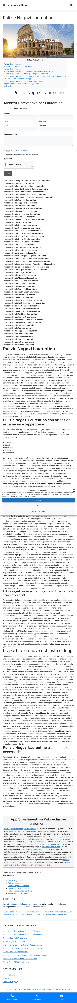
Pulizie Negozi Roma (16, 881)
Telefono (43, 125)
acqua (33, 844)
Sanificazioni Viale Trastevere (15, 938)
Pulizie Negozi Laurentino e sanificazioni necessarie (23, 81)
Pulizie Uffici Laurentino (34, 912)
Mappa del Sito (9, 975)
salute (18, 834)
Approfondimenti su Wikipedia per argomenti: (21, 84)
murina (57, 847)
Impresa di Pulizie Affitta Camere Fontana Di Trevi (23, 948)
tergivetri (32, 842)
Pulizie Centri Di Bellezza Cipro (15, 952)
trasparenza (57, 839)
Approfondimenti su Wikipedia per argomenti (22, 904)
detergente (62, 844)
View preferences (38, 511)
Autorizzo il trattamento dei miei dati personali (22, 155)
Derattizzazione (17, 829)
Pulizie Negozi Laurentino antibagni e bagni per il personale (26, 74)
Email (6, 125)
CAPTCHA (8, 159)
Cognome (42, 121)
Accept (38, 500)
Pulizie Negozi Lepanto (17, 883)
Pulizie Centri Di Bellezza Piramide (16, 962)
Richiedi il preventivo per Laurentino (18, 66)
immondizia (51, 831)
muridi (15, 862)
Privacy (6, 978)
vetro (69, 836)
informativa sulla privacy (19, 151)
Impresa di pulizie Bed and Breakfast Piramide (21, 931)
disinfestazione (48, 847)
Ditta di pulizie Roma (15, 5)
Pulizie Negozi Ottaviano (18, 893)
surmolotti (37, 849)
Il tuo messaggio (11, 134)
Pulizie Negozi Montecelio (18, 886)
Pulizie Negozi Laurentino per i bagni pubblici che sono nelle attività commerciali (35, 76)
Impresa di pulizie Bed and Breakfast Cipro (20, 959)
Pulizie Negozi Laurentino (13, 64)
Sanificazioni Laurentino (61, 914)
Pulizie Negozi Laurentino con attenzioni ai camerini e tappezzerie (29, 71)
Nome (6, 121)
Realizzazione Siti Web (30, 989)
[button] (74, 490)
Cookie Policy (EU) (10, 982)
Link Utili (7, 86)
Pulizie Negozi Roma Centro (14, 941)
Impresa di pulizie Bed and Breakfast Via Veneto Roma (25, 935)
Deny (38, 506)
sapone (53, 844)
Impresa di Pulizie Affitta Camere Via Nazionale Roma (24, 955)
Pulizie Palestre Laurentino (55, 912)
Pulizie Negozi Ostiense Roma (20, 891)
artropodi (8, 862)
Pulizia (7, 829)
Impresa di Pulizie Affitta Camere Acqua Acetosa (22, 945)
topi (53, 849)
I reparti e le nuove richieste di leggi (18, 79)
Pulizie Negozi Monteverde (19, 888)
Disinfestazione (30, 829)
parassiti (65, 860)
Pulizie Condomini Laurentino (39, 914)
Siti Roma (42, 989)
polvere (13, 831)
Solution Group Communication (58, 989)
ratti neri (45, 849)
